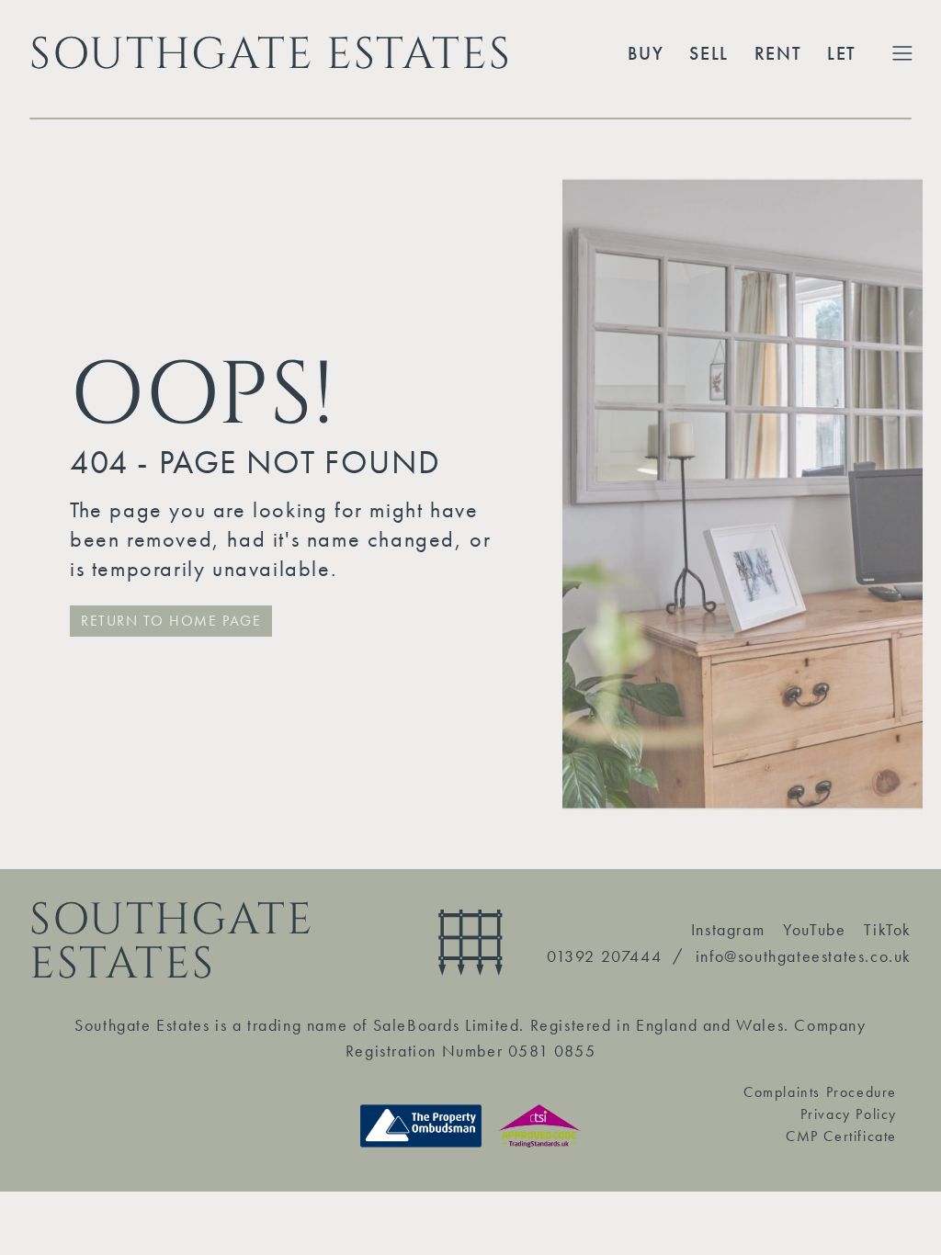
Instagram (728, 929)
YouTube (814, 929)
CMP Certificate (841, 1136)
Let (841, 53)
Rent (777, 53)
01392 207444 (604, 956)
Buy (646, 53)
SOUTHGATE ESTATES (270, 53)
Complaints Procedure (820, 1092)
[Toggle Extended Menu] (902, 53)
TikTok (888, 929)
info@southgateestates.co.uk (804, 956)
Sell (708, 53)
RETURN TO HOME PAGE (171, 620)
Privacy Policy (848, 1114)
